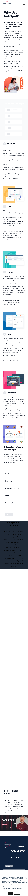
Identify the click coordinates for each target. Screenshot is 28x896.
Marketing (13, 110)
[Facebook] (12, 851)
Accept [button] (10, 893)
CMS (12, 128)
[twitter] (18, 851)
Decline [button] (17, 893)
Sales (12, 116)
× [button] (24, 873)
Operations (13, 134)
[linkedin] (15, 851)
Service (12, 122)
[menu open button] (23, 3)
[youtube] (23, 851)
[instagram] (21, 851)
